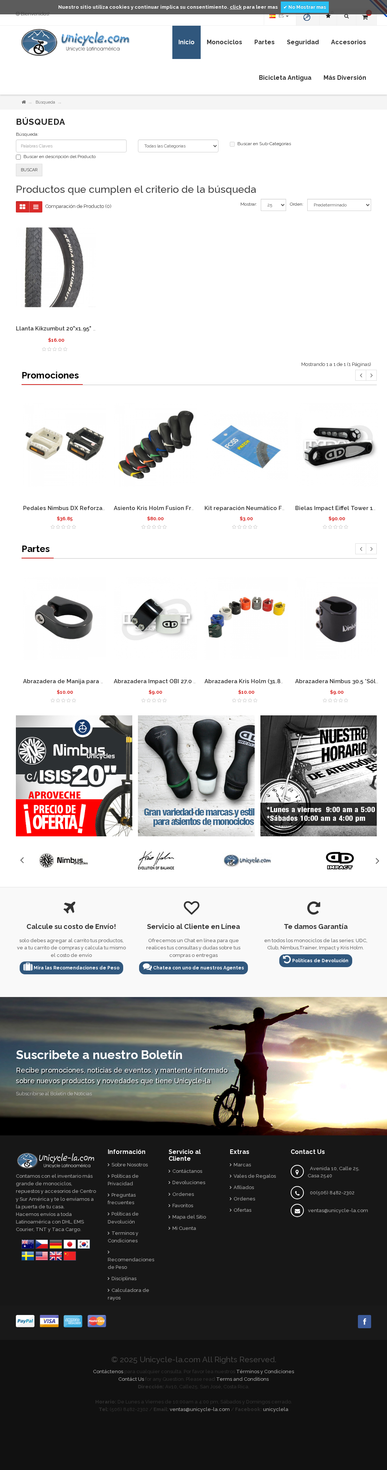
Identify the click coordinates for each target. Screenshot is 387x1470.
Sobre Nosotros (129, 1165)
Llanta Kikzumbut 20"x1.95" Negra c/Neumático (83, 328)
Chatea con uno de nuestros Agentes (198, 968)
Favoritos (182, 1205)
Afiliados (244, 1187)
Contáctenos (108, 1371)
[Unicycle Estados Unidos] (42, 1256)
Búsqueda (45, 102)
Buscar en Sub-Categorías (264, 143)
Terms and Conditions (242, 1379)
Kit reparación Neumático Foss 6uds (255, 508)
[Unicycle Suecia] (28, 1256)
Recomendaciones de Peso (131, 1263)
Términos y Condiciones (265, 1371)
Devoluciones (188, 1182)
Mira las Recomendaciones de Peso (76, 968)
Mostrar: (248, 204)
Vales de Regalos (255, 1176)
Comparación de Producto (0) (78, 206)
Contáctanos (187, 1171)
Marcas (242, 1165)
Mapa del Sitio (189, 1217)
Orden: (296, 204)
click (236, 7)
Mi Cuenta (184, 1228)
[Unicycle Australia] (28, 1244)
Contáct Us (131, 1379)
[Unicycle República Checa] (42, 1244)
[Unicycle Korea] (83, 1244)
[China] (69, 1256)
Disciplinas (123, 1278)
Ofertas (242, 1210)
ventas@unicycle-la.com (338, 1210)
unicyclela (275, 1409)
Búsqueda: (27, 134)
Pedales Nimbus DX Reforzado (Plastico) (80, 508)
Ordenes (183, 1194)
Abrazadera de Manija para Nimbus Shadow (84, 681)
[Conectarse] (307, 16)
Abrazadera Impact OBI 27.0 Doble (162, 681)
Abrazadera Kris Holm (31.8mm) (248, 681)
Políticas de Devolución (319, 960)
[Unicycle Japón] (69, 1244)
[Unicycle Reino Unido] (56, 1256)
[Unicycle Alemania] (56, 1244)
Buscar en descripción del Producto (59, 156)
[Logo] (55, 1160)
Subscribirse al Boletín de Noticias (54, 1093)
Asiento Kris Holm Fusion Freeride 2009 (169, 508)
